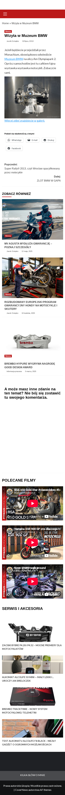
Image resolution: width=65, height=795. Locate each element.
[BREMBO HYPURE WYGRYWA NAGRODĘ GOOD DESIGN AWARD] (32, 339)
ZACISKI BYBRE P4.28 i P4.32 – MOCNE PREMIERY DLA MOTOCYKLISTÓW (32, 647)
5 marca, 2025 (30, 371)
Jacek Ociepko (13, 41)
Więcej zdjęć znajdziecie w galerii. (24, 120)
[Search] (60, 13)
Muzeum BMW (13, 59)
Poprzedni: (32, 168)
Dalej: (49, 178)
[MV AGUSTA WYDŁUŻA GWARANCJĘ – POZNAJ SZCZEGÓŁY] (32, 219)
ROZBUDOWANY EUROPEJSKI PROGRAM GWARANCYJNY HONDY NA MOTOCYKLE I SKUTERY (30, 305)
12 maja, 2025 (27, 251)
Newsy (8, 31)
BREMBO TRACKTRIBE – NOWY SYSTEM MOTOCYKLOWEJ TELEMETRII (24, 711)
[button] (5, 13)
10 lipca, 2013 (28, 41)
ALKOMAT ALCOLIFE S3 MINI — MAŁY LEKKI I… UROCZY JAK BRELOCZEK (28, 679)
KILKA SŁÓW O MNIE (32, 774)
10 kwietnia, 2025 (28, 313)
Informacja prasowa (14, 371)
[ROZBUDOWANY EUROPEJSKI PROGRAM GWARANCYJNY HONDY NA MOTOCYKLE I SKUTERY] (32, 278)
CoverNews (21, 789)
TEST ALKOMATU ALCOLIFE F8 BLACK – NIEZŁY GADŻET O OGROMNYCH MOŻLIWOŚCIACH (29, 742)
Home (5, 23)
